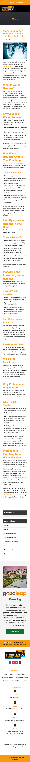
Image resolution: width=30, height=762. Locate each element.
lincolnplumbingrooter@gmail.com (15, 720)
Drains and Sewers (10, 537)
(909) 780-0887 (16, 3)
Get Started (15, 632)
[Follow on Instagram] (13, 662)
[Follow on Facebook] (10, 662)
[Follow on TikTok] (16, 662)
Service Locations (9, 550)
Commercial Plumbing (11, 542)
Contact (6, 554)
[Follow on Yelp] (20, 662)
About (6, 529)
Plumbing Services (10, 533)
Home (6, 525)
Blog (9, 642)
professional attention (15, 397)
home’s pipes (7, 66)
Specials (6, 546)
